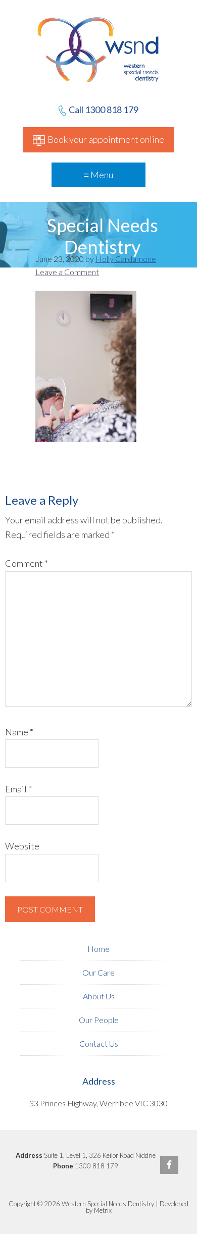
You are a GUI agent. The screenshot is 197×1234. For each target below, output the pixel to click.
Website (22, 845)
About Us (99, 996)
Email (18, 788)
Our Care (98, 972)
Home (98, 948)
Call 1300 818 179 (103, 109)
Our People (99, 1020)
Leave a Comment (67, 272)
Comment (26, 563)
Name (19, 731)
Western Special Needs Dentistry (108, 1204)
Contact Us (98, 1043)
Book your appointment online (105, 139)
